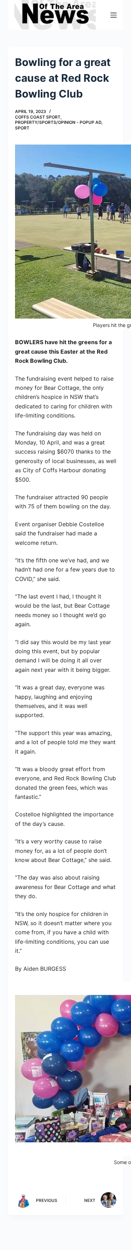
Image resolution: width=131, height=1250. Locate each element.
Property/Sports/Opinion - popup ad (58, 122)
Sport (22, 128)
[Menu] (113, 15)
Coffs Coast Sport (37, 117)
